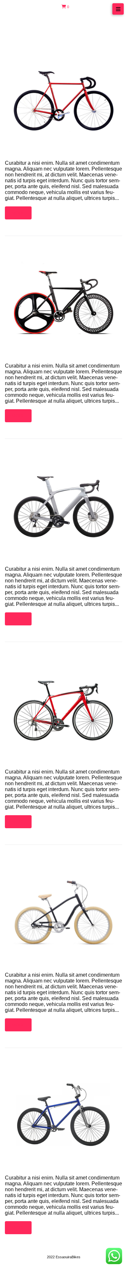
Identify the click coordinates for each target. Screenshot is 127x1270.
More (18, 213)
